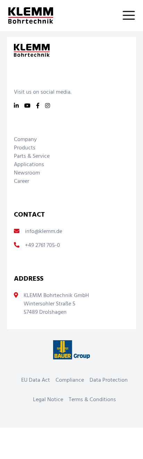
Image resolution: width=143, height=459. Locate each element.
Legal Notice (48, 399)
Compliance (70, 380)
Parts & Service (32, 156)
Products (24, 148)
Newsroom (27, 173)
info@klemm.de (43, 231)
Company (25, 139)
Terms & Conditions (92, 399)
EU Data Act (35, 380)
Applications (29, 164)
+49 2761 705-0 (42, 245)
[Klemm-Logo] (26, 15)
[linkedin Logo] (16, 106)
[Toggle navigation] (132, 15)
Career (21, 181)
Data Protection (109, 380)
